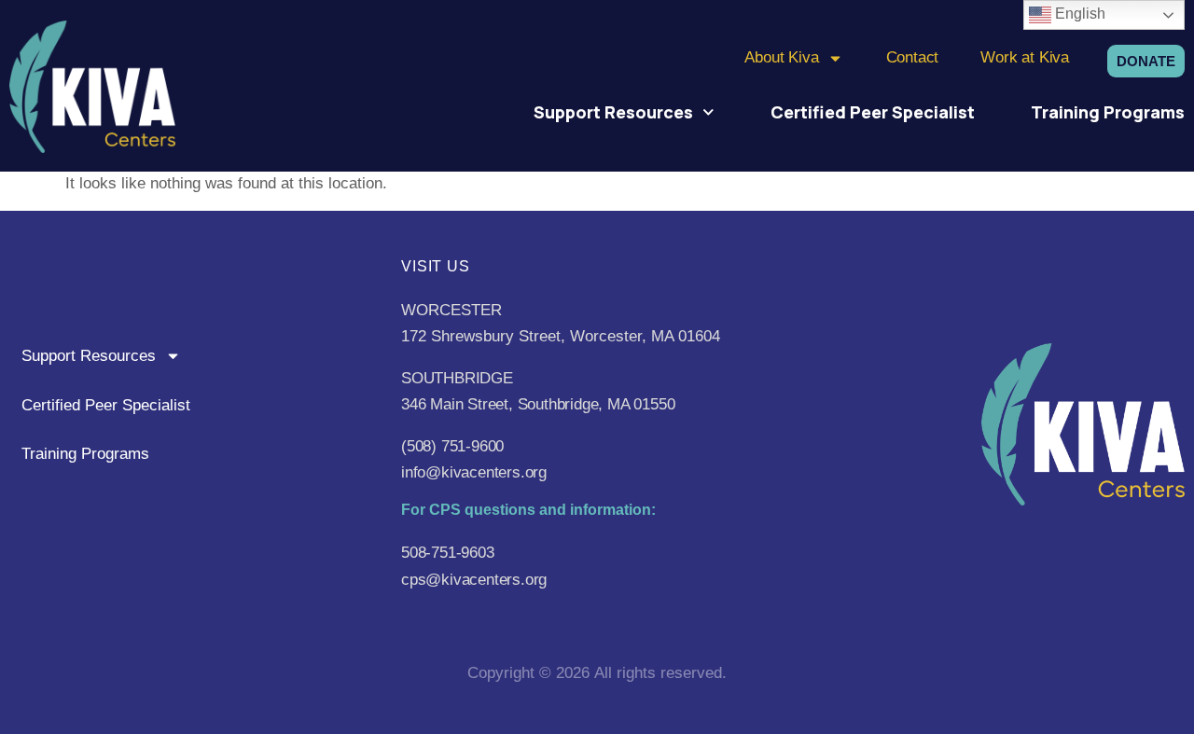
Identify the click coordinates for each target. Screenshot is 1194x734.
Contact (912, 57)
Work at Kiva (1024, 57)
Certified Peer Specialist (873, 112)
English (1078, 13)
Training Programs (1108, 112)
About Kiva (781, 57)
